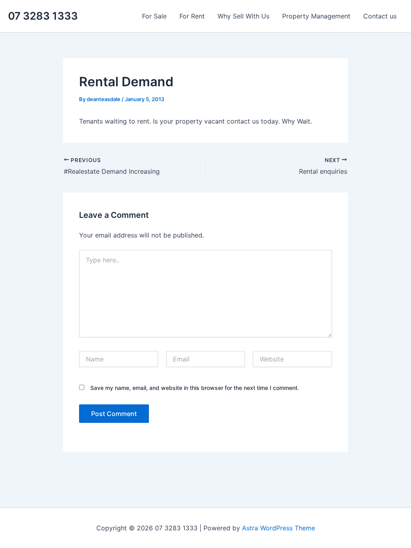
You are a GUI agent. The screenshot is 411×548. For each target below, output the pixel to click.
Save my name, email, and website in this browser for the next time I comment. (194, 387)
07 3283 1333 (43, 16)
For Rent (192, 16)
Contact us (380, 16)
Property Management (316, 16)
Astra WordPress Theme (278, 528)
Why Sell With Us (243, 16)
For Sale (154, 16)
